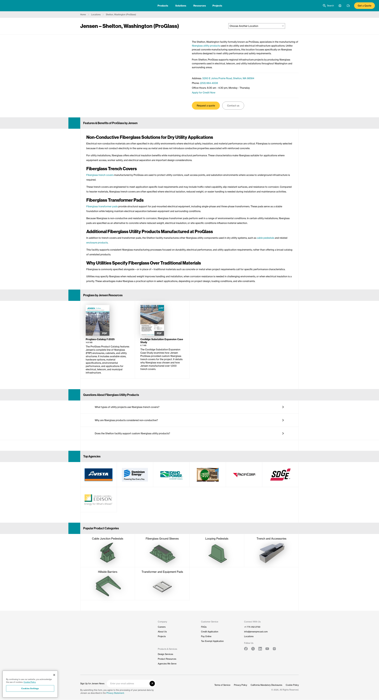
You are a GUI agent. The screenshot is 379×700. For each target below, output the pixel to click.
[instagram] (274, 648)
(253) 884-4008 (209, 83)
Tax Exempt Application (212, 641)
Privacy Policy (240, 685)
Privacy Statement (115, 693)
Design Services (165, 654)
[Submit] (152, 683)
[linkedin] (260, 648)
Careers (162, 627)
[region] (30, 684)
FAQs (204, 627)
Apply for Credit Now (203, 92)
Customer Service (209, 621)
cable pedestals (265, 237)
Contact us (233, 105)
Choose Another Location (244, 25)
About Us (162, 631)
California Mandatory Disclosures (266, 685)
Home (83, 14)
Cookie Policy (292, 685)
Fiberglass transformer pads (102, 206)
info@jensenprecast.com (256, 631)
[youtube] (267, 648)
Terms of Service (222, 685)
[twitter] (253, 648)
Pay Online (206, 636)
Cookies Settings (30, 688)
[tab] (163, 5)
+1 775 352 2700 (252, 627)
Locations (96, 14)
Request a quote (206, 105)
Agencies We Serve (167, 663)
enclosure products (97, 242)
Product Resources (167, 659)
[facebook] (246, 648)
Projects (217, 5)
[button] (189, 407)
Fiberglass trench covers (100, 174)
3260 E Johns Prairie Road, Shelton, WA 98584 (228, 78)
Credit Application (209, 631)
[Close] (54, 675)
